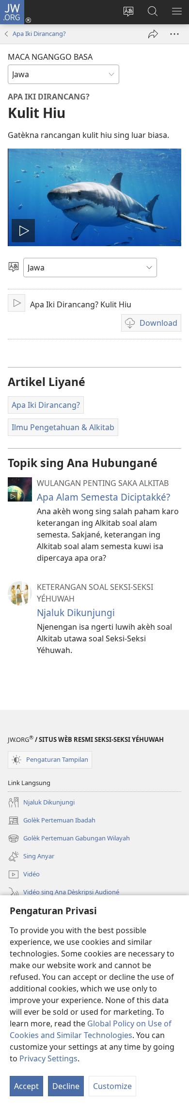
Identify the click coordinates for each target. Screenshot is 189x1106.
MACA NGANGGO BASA (50, 56)
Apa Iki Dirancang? (39, 33)
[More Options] (174, 34)
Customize (112, 1086)
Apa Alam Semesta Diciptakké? (103, 496)
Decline (65, 1086)
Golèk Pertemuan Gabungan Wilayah (69, 839)
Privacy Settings (48, 1058)
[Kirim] (153, 34)
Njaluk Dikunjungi (76, 612)
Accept (26, 1086)
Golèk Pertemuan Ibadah (51, 821)
